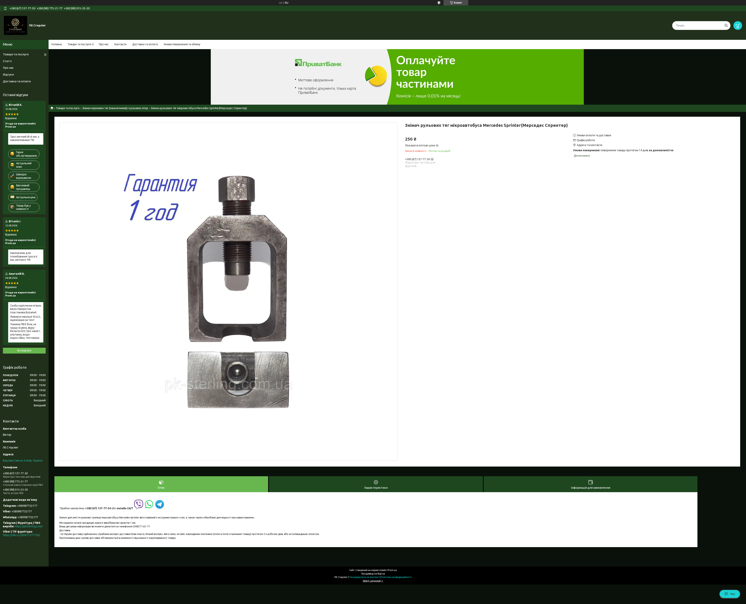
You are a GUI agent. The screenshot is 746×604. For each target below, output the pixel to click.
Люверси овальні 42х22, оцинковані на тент (25, 318)
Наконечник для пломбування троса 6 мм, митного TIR (23, 256)
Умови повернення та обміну (182, 44)
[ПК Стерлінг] (15, 25)
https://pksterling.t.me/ (29, 526)
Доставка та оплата (145, 44)
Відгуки (8, 74)
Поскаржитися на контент (364, 577)
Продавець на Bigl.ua (373, 573)
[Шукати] (726, 25)
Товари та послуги (79, 44)
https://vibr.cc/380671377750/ (21, 535)
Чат (732, 593)
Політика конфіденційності (396, 577)
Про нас (104, 44)
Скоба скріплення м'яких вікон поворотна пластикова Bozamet (25, 309)
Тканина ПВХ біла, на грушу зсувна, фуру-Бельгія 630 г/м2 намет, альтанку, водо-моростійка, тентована (25, 331)
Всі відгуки (24, 350)
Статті (7, 61)
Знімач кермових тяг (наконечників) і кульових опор (115, 108)
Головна (56, 44)
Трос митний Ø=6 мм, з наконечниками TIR (24, 138)
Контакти (120, 44)
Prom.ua (392, 570)
